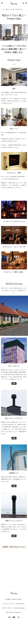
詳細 (14, 383)
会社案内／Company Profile (13, 599)
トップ (2, 9)
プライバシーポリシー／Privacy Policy (13, 603)
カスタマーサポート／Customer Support (13, 608)
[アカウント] (22, 3)
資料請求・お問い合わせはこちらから (14, 547)
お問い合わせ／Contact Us (13, 612)
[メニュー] (1, 3)
